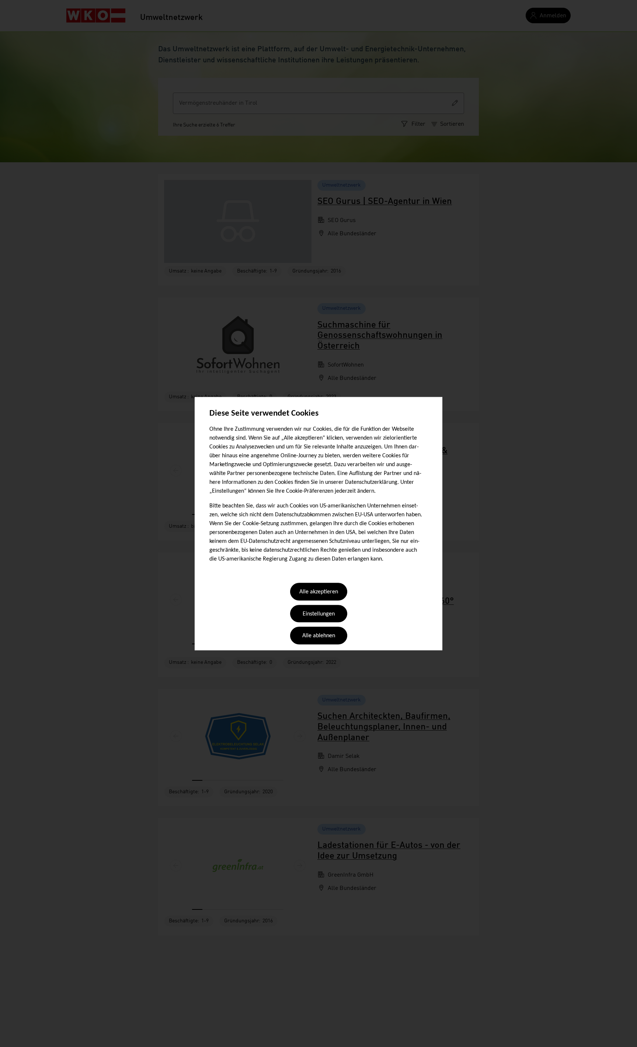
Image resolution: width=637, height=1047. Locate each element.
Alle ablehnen (318, 636)
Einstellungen (319, 614)
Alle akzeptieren (318, 592)
